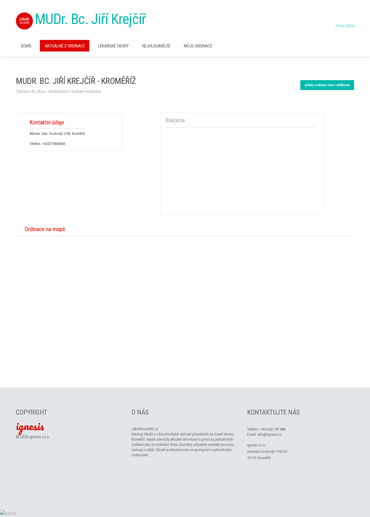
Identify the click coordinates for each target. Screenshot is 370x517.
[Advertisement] (240, 170)
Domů (26, 46)
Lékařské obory (113, 46)
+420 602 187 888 (272, 429)
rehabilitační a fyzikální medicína (74, 91)
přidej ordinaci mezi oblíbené (327, 85)
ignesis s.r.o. (39, 437)
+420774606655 (53, 143)
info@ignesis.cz (270, 434)
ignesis (30, 426)
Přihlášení (345, 26)
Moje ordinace (198, 46)
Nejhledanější (156, 46)
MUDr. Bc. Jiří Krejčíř (90, 19)
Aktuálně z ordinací (64, 46)
